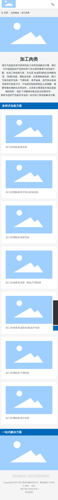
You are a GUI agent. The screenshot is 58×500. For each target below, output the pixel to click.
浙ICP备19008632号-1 (29, 489)
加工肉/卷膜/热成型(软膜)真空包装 (23, 327)
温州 (27, 486)
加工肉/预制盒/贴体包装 (17, 237)
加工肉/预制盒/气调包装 (17, 373)
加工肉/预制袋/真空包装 (17, 418)
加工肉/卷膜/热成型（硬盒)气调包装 (23, 282)
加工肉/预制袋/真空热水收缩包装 (22, 192)
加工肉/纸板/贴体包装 (16, 147)
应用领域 (15, 13)
